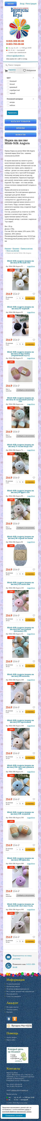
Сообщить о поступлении (25, 390)
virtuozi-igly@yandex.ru (19, 1090)
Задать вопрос (12, 1037)
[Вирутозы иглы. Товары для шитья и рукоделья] (19, 23)
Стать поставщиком (14, 996)
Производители (12, 994)
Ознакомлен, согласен (13, 1115)
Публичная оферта (13, 986)
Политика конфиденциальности (18, 989)
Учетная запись (12, 1009)
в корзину (30, 298)
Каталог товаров (20, 121)
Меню (10, 4)
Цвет (9, 78)
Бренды (20, 128)
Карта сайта (11, 1040)
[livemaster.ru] (19, 1026)
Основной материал (15, 99)
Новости (20, 134)
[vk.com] (9, 1019)
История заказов (12, 1007)
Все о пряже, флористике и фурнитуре (20, 991)
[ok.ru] (14, 1019)
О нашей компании (13, 984)
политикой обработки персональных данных (16, 1111)
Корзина (9, 1012)
